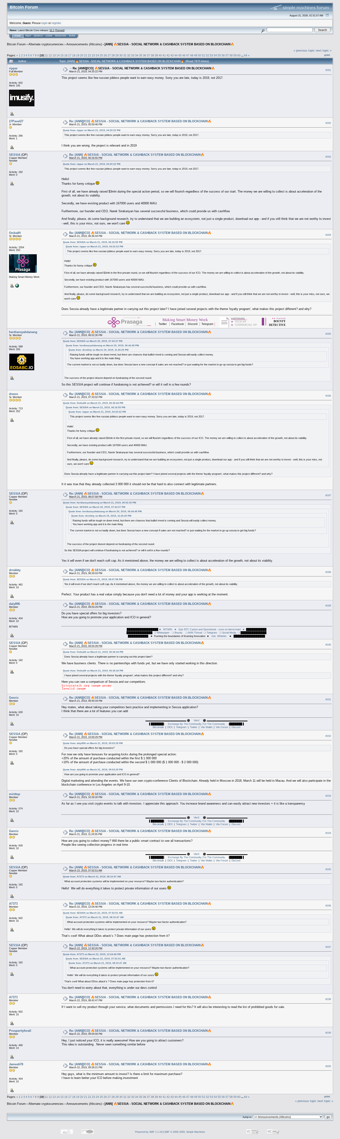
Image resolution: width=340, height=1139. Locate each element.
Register (60, 36)
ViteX (196, 720)
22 (89, 55)
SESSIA (14, 154)
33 (132, 55)
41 (164, 55)
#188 (328, 572)
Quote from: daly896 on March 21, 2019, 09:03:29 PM (93, 743)
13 (54, 55)
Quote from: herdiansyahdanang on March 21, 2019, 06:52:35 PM (99, 502)
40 (160, 55)
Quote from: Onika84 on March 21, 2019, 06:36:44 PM (93, 403)
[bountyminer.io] (16, 285)
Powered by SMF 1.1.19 (148, 1131)
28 (113, 55)
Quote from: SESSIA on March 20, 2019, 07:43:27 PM (92, 341)
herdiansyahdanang (23, 332)
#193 (328, 795)
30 (121, 55)
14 (58, 55)
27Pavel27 (16, 121)
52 (207, 55)
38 (152, 55)
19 (77, 55)
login (44, 22)
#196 (328, 905)
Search (38, 36)
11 (46, 55)
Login (49, 36)
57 (227, 55)
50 (199, 55)
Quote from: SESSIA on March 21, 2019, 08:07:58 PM (92, 579)
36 (144, 55)
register (56, 22)
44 (176, 55)
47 (187, 55)
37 (148, 55)
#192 (328, 736)
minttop (14, 794)
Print (327, 55)
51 (203, 55)
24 (97, 55)
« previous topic (304, 50)
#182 (328, 123)
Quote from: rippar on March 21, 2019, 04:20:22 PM (91, 130)
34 (136, 55)
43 (172, 55)
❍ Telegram (210, 632)
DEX (170, 727)
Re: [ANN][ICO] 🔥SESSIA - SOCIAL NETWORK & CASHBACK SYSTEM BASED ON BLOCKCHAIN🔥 (144, 68)
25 (101, 55)
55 (219, 55)
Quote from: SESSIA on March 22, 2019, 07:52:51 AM (92, 913)
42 (168, 55)
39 (156, 55)
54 (215, 55)
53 (211, 55)
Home (17, 36)
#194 (328, 833)
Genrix (14, 697)
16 (66, 55)
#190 (328, 644)
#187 (328, 495)
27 (109, 55)
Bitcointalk (158, 727)
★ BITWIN (166, 629)
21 (85, 55)
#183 (328, 156)
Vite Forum (222, 727)
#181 (328, 70)
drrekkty (15, 570)
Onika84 (15, 233)
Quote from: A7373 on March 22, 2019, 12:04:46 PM (92, 954)
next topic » (323, 50)
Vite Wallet (206, 727)
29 (117, 55)
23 (93, 55)
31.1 (51, 30)
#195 (328, 869)
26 (105, 55)
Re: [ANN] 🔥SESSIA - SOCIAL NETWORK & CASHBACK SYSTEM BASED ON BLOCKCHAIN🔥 (136, 154)
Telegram (181, 727)
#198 (328, 999)
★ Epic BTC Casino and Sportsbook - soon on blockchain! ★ (209, 629)
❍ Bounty (176, 632)
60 (239, 55)
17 (69, 55)
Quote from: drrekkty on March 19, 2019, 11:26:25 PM (98, 350)
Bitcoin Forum (16, 44)
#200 (328, 1066)
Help (28, 36)
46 (183, 55)
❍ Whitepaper (162, 632)
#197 (328, 947)
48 (191, 55)
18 (73, 55)
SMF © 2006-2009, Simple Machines (184, 1131)
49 (195, 55)
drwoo (13, 394)
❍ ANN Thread (193, 632)
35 (140, 55)
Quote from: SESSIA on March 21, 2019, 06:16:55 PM (92, 242)
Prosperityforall (20, 1030)
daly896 (14, 604)
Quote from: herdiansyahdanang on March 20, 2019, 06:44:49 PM (102, 345)
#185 (328, 333)
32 (128, 55)
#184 (328, 234)
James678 (16, 1064)
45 (180, 55)
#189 (328, 605)
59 (235, 55)
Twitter (193, 727)
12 (50, 55)
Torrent (60, 30)
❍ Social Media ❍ (229, 632)
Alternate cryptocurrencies (46, 44)
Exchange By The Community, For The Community (196, 724)
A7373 (13, 903)
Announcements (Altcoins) (84, 44)
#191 (328, 699)
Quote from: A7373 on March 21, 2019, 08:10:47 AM (92, 876)
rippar (13, 68)
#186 (328, 395)
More (72, 36)
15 (62, 55)
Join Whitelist (218, 636)
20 (81, 55)
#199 (328, 1032)
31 (125, 55)
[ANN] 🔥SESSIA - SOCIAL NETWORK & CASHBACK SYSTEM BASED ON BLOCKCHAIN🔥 (169, 44)
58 (231, 55)
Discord (236, 727)
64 (245, 55)
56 (223, 55)
